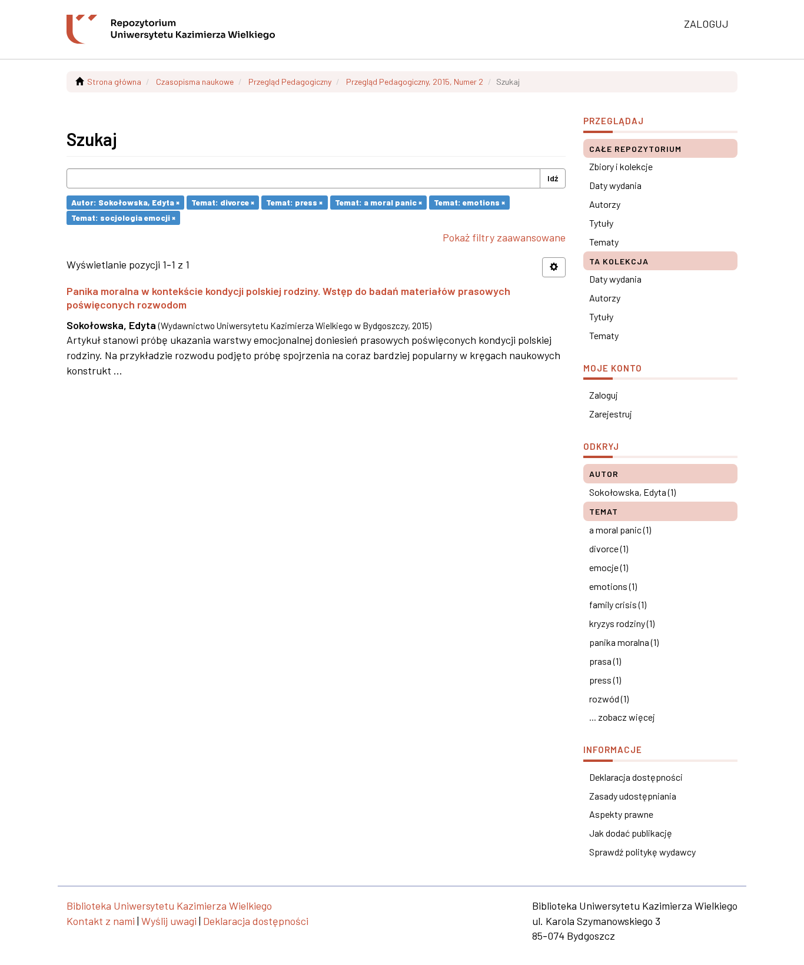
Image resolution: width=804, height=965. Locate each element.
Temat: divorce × (222, 202)
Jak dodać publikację (630, 832)
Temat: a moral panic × (378, 202)
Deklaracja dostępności (636, 776)
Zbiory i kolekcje (621, 166)
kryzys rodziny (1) (622, 623)
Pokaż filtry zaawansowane (504, 237)
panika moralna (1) (624, 642)
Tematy (604, 241)
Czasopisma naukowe (195, 82)
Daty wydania (615, 185)
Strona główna (114, 82)
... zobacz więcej (622, 716)
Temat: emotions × (469, 202)
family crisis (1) (617, 604)
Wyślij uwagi (169, 920)
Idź (552, 178)
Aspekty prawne (621, 814)
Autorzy (604, 204)
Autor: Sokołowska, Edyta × (125, 202)
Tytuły (601, 222)
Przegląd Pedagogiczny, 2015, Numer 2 (414, 82)
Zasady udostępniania (632, 795)
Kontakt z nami (101, 920)
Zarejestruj (610, 413)
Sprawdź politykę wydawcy (642, 851)
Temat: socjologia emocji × (123, 218)
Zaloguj (603, 394)
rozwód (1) (609, 698)
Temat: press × (294, 202)
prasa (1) (605, 660)
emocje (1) (608, 567)
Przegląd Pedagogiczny (289, 82)
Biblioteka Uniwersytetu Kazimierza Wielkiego (169, 905)
